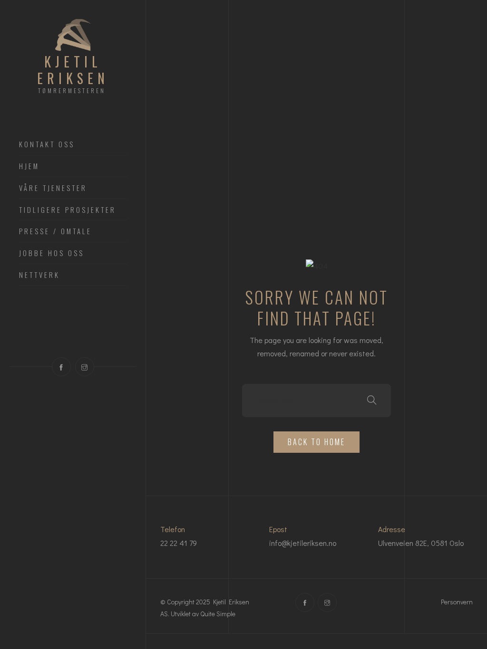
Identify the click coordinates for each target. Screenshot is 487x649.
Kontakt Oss (47, 144)
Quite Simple (217, 613)
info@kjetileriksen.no (302, 543)
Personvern (457, 601)
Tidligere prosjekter (67, 210)
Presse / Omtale (55, 231)
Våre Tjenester (53, 188)
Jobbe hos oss (51, 253)
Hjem (29, 166)
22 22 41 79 (178, 543)
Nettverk (39, 275)
